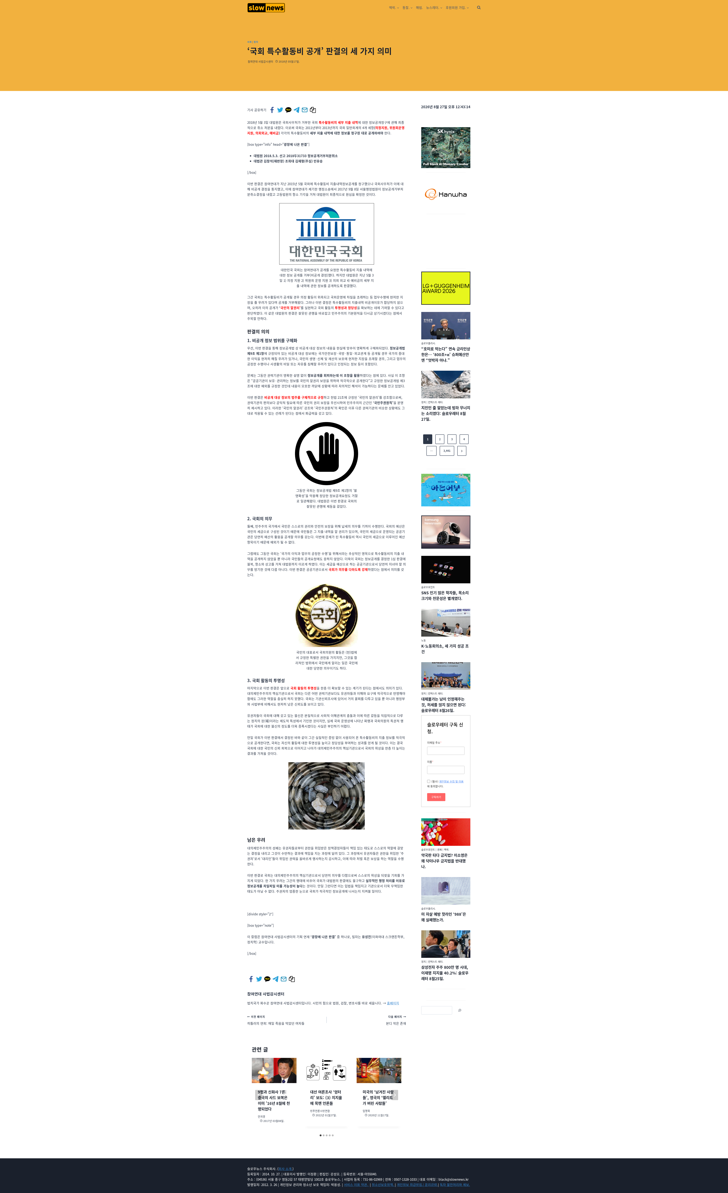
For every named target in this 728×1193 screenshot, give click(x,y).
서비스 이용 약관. (356, 1184)
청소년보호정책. (383, 1184)
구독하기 (436, 797)
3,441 (446, 451)
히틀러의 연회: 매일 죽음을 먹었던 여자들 (275, 1020)
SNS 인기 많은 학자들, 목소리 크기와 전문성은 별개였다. (445, 595)
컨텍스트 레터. (435, 402)
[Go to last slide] (258, 1095)
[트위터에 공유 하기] (280, 110)
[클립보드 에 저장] (313, 110)
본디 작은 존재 (396, 1020)
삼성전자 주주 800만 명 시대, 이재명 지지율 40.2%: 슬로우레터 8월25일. (444, 972)
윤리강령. (431, 1184)
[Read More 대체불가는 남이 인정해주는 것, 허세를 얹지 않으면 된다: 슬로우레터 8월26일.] (445, 676)
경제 (439, 849)
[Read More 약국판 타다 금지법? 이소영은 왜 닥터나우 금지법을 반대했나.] (445, 832)
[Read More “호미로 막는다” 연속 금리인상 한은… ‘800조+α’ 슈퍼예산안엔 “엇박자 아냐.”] (445, 326)
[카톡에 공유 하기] (289, 110)
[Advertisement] (446, 240)
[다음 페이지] (394, 1095)
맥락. (446, 849)
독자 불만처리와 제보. (455, 1184)
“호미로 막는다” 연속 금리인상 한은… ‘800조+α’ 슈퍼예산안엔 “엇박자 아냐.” (445, 354)
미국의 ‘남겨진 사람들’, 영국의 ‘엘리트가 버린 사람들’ (378, 1097)
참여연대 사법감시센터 (260, 61)
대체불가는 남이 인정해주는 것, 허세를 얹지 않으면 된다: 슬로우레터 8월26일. (443, 704)
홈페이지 (393, 1003)
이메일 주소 (434, 742)
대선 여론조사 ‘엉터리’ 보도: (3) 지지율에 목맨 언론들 (326, 1097)
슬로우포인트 (428, 587)
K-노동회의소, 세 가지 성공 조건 (445, 648)
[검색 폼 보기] (479, 7)
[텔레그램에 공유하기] (297, 110)
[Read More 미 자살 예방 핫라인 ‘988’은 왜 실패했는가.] (445, 891)
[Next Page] (461, 451)
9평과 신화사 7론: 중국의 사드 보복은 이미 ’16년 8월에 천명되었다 (274, 1100)
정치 (256, 41)
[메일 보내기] (305, 110)
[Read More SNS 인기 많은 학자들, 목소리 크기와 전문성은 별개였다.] (445, 570)
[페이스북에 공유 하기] (272, 110)
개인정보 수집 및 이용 (451, 781)
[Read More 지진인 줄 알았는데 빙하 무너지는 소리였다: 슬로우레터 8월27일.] (445, 384)
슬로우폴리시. (428, 343)
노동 (423, 640)
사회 (249, 41)
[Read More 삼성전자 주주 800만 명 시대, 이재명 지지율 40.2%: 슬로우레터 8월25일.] (445, 944)
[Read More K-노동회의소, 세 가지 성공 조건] (445, 623)
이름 (430, 762)
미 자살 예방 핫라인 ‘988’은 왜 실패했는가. (443, 917)
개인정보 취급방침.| (411, 1184)
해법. (419, 7)
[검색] (459, 1010)
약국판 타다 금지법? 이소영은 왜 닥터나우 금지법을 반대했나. (444, 860)
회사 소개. (285, 1168)
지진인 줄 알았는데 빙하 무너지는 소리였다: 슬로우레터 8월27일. (445, 413)
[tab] (321, 1135)
